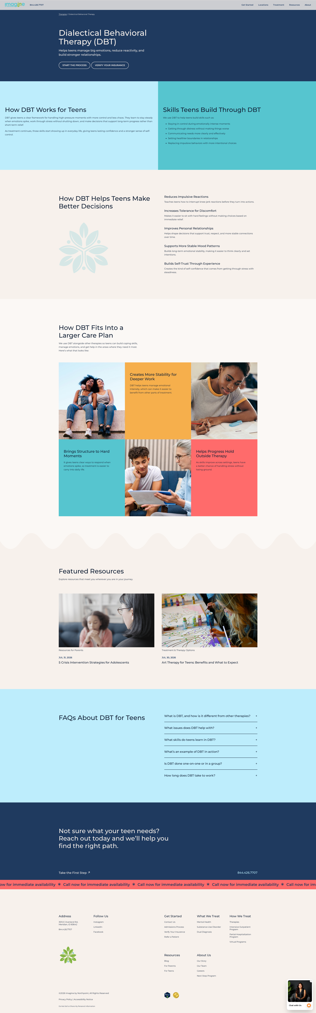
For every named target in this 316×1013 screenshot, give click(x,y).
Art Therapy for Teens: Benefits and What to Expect (200, 662)
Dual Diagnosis (204, 932)
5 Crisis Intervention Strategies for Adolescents (94, 662)
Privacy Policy (65, 999)
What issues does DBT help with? (189, 728)
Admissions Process (174, 927)
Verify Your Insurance (110, 65)
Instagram (98, 922)
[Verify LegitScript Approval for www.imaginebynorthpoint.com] (167, 995)
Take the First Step (73, 873)
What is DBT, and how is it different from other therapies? (207, 716)
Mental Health (204, 922)
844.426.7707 (37, 5)
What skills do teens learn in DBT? (190, 740)
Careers (200, 971)
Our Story (201, 961)
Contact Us (169, 922)
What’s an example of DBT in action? (191, 751)
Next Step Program (206, 976)
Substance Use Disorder (209, 927)
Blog (166, 961)
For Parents (170, 966)
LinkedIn (97, 927)
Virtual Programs (238, 942)
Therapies (63, 14)
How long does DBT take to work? (189, 775)
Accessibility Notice (83, 999)
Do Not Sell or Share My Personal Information (77, 1006)
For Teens (169, 971)
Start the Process (74, 65)
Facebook (98, 932)
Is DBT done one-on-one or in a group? (193, 763)
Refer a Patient (171, 937)
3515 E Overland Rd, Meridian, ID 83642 (68, 923)
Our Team (202, 966)
